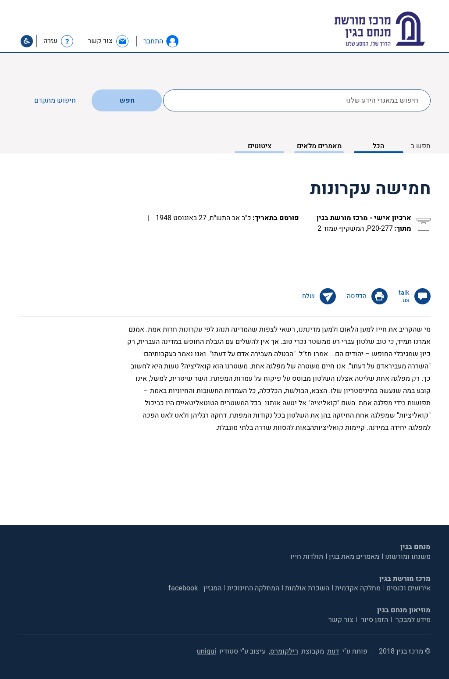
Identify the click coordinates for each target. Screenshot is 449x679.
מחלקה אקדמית (358, 588)
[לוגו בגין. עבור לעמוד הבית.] (395, 29)
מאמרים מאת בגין (354, 556)
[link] (108, 41)
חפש (127, 100)
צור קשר (340, 620)
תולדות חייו (306, 556)
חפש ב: (420, 146)
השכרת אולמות (307, 588)
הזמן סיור (373, 620)
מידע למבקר (412, 620)
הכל (379, 146)
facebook (183, 588)
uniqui (206, 651)
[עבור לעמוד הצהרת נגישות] (27, 41)
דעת (333, 651)
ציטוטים (259, 146)
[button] (172, 41)
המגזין (212, 588)
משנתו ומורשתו (408, 556)
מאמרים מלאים (319, 146)
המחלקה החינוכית (253, 588)
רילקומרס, (283, 651)
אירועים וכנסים (408, 588)
